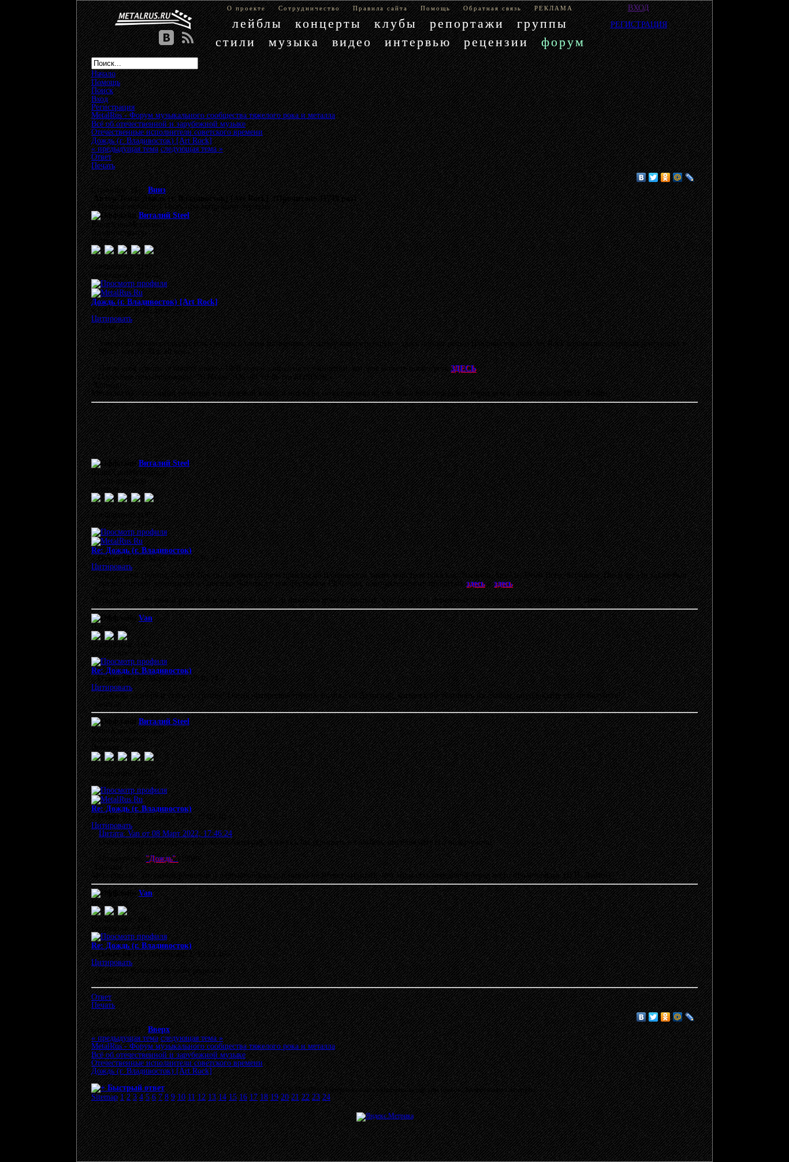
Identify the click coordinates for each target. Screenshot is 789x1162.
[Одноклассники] (666, 177)
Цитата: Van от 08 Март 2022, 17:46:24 (165, 833)
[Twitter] (653, 177)
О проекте (246, 8)
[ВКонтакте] (641, 177)
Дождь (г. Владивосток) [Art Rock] (154, 301)
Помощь (435, 8)
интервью (418, 42)
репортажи (467, 23)
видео (352, 42)
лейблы (257, 23)
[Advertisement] (377, 433)
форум (563, 42)
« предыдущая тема (124, 148)
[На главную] (153, 19)
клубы (395, 23)
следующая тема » (192, 148)
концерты (328, 23)
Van (145, 617)
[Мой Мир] (678, 177)
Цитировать (111, 318)
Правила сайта (380, 8)
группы (542, 23)
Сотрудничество (309, 8)
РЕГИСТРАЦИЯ (639, 24)
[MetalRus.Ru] (117, 292)
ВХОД (638, 7)
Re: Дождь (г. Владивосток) (141, 550)
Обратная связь (492, 8)
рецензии (496, 42)
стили (235, 42)
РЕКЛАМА (553, 8)
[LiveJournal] (690, 177)
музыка (294, 42)
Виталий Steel (164, 215)
